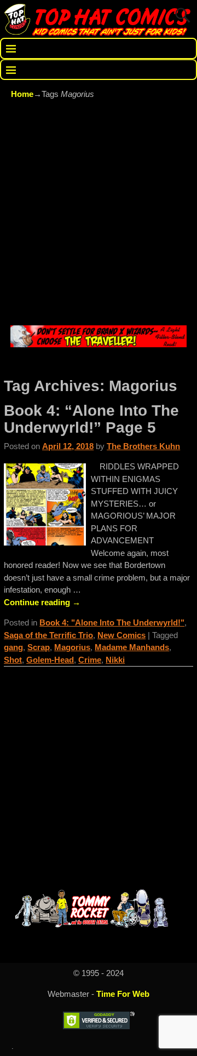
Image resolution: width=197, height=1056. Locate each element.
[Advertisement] (98, 214)
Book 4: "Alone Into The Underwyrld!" (111, 622)
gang (13, 647)
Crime (89, 659)
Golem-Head (50, 659)
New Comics (121, 635)
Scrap (38, 647)
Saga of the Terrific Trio (48, 635)
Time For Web (122, 993)
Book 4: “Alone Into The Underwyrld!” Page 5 (91, 419)
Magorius (72, 647)
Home (22, 94)
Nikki (115, 659)
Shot (13, 659)
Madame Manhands (132, 647)
